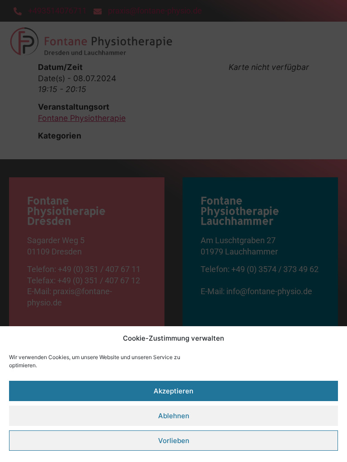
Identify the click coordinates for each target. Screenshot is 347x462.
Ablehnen (173, 415)
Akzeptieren (173, 391)
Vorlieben (173, 440)
